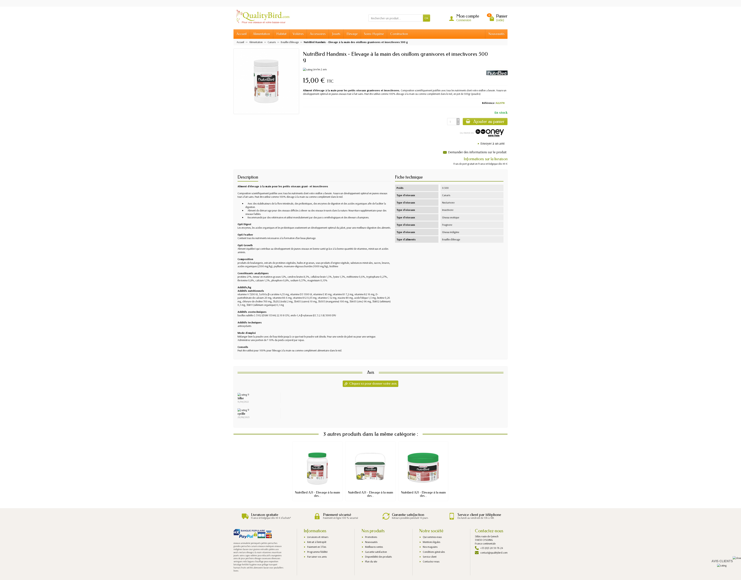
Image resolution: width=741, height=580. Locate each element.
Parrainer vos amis (317, 556)
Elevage (352, 34)
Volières (298, 34)
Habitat (281, 34)
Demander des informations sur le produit (477, 152)
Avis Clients (722, 561)
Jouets (336, 34)
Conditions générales (434, 552)
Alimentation (261, 34)
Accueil (242, 34)
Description (248, 177)
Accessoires (318, 34)
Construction (399, 34)
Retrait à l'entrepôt (316, 542)
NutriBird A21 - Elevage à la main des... (317, 494)
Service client (429, 556)
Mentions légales (431, 542)
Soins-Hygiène (374, 34)
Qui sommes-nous (432, 537)
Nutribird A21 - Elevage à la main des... (423, 494)
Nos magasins (430, 547)
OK (427, 18)
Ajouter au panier (488, 121)
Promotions (371, 537)
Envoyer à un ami (492, 143)
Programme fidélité (317, 552)
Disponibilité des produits (378, 556)
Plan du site (371, 561)
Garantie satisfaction (376, 552)
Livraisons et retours (317, 537)
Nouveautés (496, 34)
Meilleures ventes (374, 547)
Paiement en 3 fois (316, 547)
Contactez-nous (431, 561)
